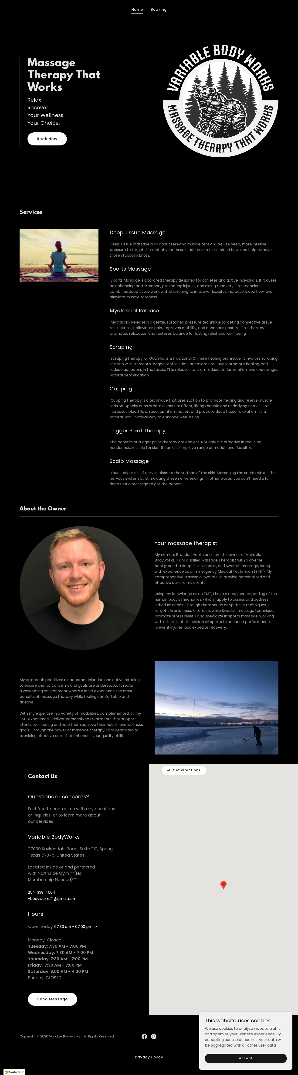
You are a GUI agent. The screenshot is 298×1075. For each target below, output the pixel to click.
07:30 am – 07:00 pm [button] (73, 926)
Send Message (52, 999)
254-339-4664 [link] (41, 892)
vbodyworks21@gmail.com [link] (52, 898)
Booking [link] (159, 9)
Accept (246, 1058)
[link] (144, 1036)
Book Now (47, 138)
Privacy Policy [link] (149, 1057)
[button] (95, 927)
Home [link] (137, 9)
